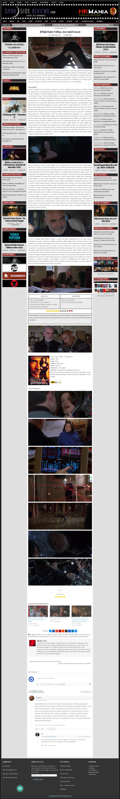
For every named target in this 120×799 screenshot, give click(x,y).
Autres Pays (38, 21)
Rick (50, 35)
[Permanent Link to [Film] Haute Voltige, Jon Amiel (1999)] (60, 53)
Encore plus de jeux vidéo (11, 124)
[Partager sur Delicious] (76, 631)
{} (61, 684)
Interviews (69, 21)
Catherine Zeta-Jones (53, 634)
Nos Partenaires (44, 2)
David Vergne (10, 223)
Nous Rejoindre (94, 772)
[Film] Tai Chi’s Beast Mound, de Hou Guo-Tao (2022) (104, 251)
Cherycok (5, 170)
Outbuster (63, 789)
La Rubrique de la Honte (87, 21)
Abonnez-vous (38, 779)
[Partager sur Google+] (56, 631)
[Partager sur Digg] (69, 631)
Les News (11, 2)
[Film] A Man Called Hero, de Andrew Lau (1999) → (75, 663)
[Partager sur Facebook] (53, 631)
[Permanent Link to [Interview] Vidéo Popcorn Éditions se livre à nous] (14, 237)
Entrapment (65, 634)
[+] (64, 684)
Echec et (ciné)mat (66, 770)
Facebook (19, 2)
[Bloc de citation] (53, 684)
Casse (44, 634)
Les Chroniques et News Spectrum (14, 52)
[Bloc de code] (56, 684)
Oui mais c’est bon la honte (12, 174)
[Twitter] (109, 21)
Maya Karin (49, 636)
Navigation (34, 2)
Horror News (64, 773)
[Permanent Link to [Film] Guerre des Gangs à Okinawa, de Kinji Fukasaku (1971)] (106, 36)
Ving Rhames (73, 636)
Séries (46, 21)
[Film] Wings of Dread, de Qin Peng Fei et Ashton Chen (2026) (104, 239)
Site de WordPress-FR (10, 777)
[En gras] (38, 684)
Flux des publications (10, 770)
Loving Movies (65, 781)
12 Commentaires (15, 225)
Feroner (39, 697)
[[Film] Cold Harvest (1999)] (60, 611)
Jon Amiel (82, 634)
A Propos (92, 768)
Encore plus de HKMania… (103, 56)
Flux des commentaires (10, 773)
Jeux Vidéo (53, 21)
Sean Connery (63, 636)
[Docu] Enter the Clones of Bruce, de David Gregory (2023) (105, 101)
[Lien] (59, 684)
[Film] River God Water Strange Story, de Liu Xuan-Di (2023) (104, 233)
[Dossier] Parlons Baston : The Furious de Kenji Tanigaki (14, 219)
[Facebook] (111, 21)
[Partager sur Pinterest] (60, 631)
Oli (42, 734)
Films (61, 28)
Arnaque (38, 634)
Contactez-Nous (94, 766)
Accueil (5, 2)
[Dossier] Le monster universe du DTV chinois (105, 245)
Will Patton (84, 636)
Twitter (26, 2)
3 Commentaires (21, 250)
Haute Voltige (74, 634)
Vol (80, 636)
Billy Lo (96, 106)
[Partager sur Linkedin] (72, 631)
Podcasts (53, 2)
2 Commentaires (67, 35)
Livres (76, 21)
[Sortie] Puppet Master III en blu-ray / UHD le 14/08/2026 (106, 166)
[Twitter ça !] (50, 631)
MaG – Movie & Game (67, 785)
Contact (61, 2)
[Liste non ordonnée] (51, 684)
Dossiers (61, 21)
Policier (55, 636)
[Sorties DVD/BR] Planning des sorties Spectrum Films (104, 132)
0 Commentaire (21, 120)
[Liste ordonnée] (48, 684)
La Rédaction (93, 770)
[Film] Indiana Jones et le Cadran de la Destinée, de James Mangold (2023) (80, 619)
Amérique (12, 21)
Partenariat (92, 774)
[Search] (117, 21)
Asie (18, 21)
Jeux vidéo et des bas (67, 777)
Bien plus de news (100, 175)
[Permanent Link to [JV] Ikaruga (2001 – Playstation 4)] (14, 107)
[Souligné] (43, 684)
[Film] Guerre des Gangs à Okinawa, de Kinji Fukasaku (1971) (106, 47)
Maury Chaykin (39, 636)
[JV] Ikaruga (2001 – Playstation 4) (14, 116)
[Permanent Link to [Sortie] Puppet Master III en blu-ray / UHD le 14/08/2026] (106, 157)
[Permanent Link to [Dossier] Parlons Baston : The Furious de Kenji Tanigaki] (14, 210)
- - (14, 47)
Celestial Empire (65, 766)
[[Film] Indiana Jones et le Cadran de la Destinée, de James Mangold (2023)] (81, 611)
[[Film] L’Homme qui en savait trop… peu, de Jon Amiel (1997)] (38, 611)
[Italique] (40, 684)
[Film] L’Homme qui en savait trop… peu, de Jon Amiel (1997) (38, 619)
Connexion (6, 766)
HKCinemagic (100, 21)
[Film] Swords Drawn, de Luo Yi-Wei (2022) (105, 220)
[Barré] (45, 684)
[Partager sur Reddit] (63, 631)
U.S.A (65, 28)
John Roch (5, 120)
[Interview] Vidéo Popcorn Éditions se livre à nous (14, 246)
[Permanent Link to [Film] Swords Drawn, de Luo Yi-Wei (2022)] (106, 211)
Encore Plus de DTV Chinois (103, 228)
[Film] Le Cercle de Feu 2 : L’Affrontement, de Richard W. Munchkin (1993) (14, 165)
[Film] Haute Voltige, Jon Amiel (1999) (60, 31)
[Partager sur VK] (66, 631)
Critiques (57, 28)
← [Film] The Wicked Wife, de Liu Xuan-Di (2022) (44, 661)
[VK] (114, 21)
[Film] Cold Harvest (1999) (58, 617)
